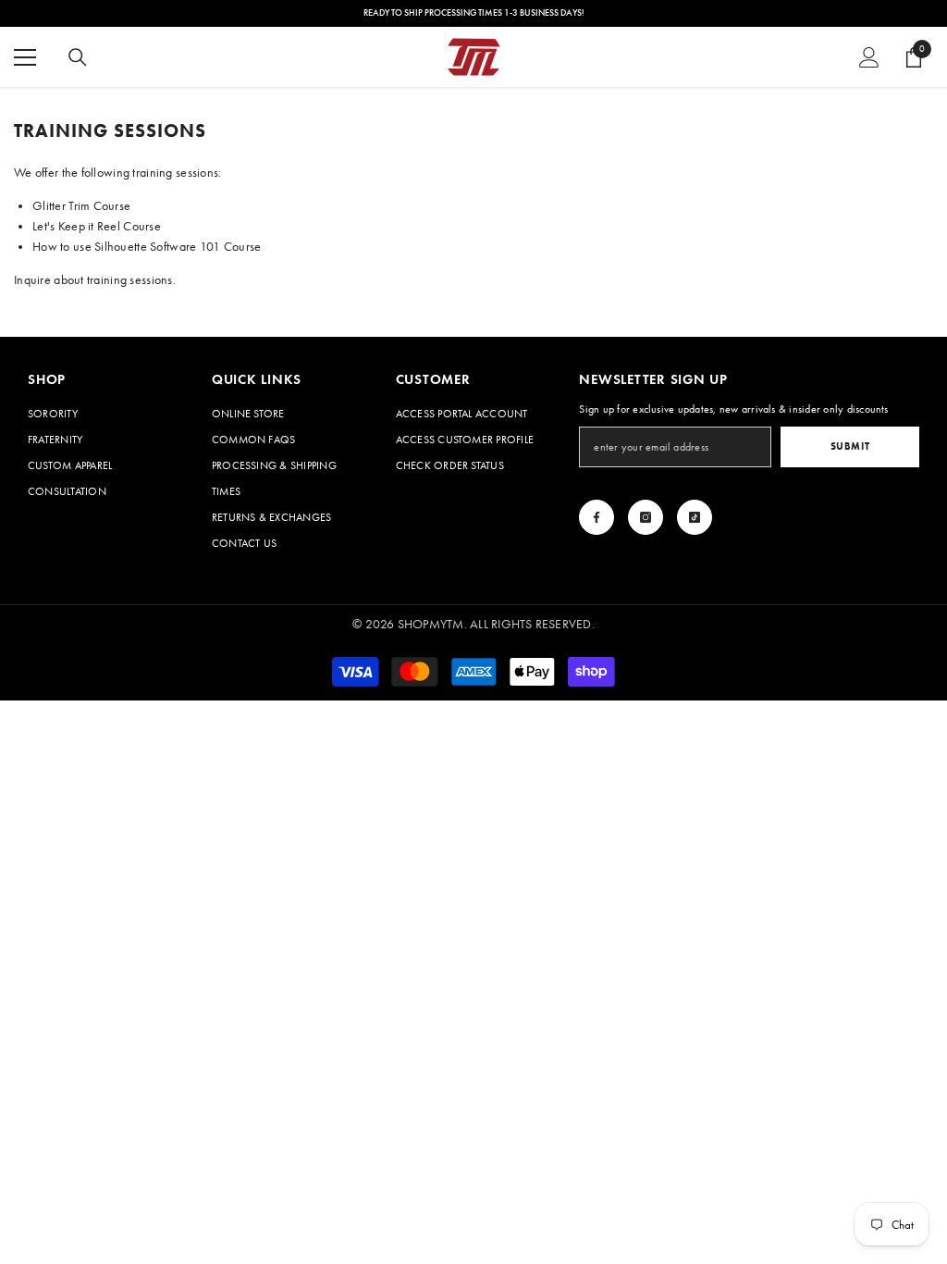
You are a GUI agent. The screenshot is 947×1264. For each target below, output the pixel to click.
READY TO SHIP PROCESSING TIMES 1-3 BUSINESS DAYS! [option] (473, 13)
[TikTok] (694, 517)
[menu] (25, 57)
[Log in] (869, 57)
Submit (849, 446)
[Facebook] (596, 517)
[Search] (78, 57)
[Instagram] (645, 517)
